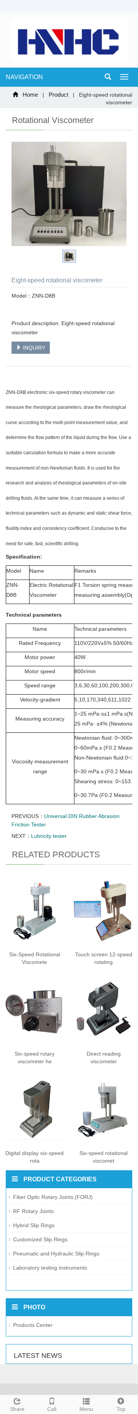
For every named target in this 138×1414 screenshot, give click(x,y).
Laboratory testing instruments (50, 1268)
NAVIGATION (24, 77)
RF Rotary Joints (33, 1211)
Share (17, 1409)
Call (51, 1409)
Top (121, 1409)
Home (30, 94)
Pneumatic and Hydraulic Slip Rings (56, 1253)
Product (58, 94)
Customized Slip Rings (40, 1239)
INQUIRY (33, 348)
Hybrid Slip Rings (33, 1225)
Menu (86, 1409)
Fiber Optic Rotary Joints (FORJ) (53, 1197)
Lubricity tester (49, 836)
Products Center (33, 1325)
